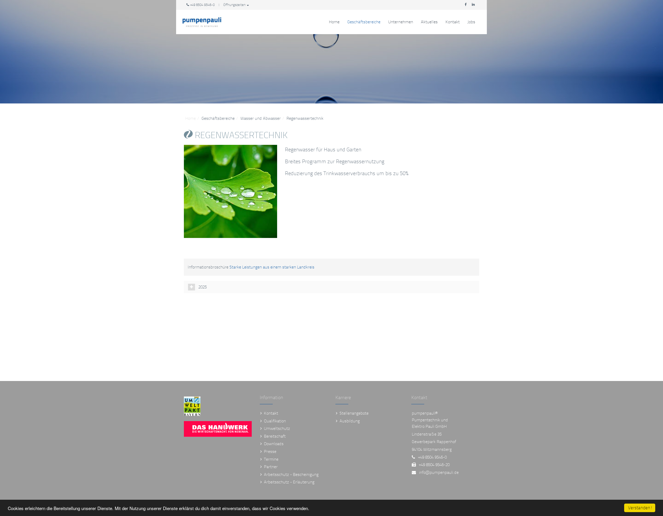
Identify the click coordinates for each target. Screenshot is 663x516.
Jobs (471, 21)
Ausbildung (350, 420)
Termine (271, 459)
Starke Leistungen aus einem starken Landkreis (271, 267)
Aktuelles (429, 21)
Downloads (274, 443)
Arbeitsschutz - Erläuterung (289, 482)
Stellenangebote (354, 413)
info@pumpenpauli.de (439, 472)
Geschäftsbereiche (363, 21)
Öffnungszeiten (234, 5)
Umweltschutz (277, 428)
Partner (271, 466)
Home (334, 21)
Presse (270, 451)
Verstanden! (640, 508)
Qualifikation (275, 420)
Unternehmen (400, 21)
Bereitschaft (275, 436)
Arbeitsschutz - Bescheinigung (291, 474)
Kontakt (452, 21)
